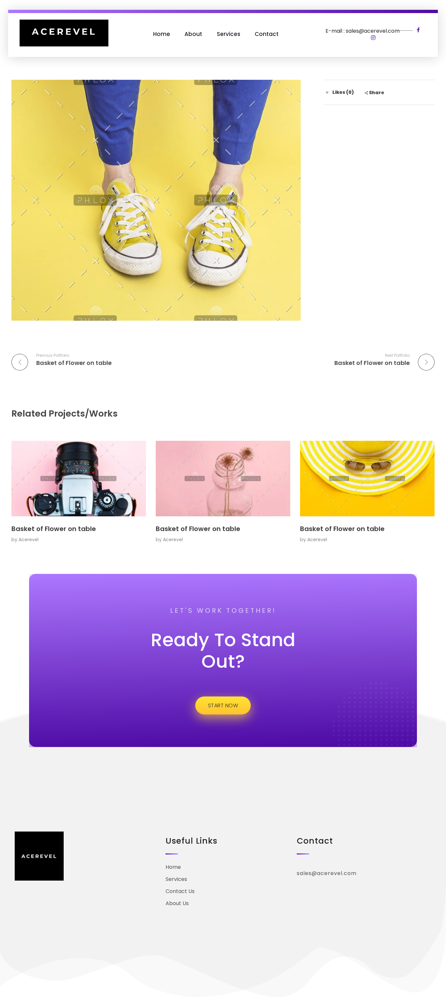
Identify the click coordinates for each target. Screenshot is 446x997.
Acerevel (29, 539)
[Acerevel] (64, 33)
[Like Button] (327, 93)
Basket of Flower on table (53, 528)
